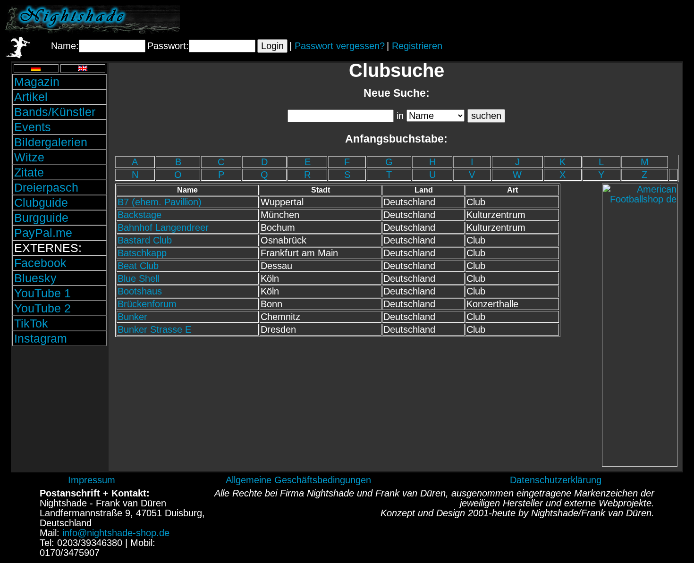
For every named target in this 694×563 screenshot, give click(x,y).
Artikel (31, 96)
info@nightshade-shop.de (115, 533)
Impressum (91, 480)
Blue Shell (138, 278)
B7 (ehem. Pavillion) (160, 202)
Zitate (29, 172)
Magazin (36, 81)
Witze (29, 157)
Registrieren (417, 46)
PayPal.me (43, 232)
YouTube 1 (42, 293)
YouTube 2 (42, 308)
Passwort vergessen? (340, 46)
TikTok (31, 323)
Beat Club (138, 265)
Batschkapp (142, 253)
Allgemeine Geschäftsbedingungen (298, 480)
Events (32, 127)
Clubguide (41, 202)
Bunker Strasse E (154, 329)
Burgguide (41, 217)
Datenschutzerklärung (555, 480)
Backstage (139, 215)
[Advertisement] (578, 19)
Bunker (132, 316)
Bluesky (35, 278)
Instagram (40, 338)
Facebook (40, 262)
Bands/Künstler (54, 111)
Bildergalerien (50, 142)
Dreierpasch (46, 187)
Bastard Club (145, 240)
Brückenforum (147, 304)
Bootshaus (140, 291)
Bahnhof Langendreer (163, 227)
